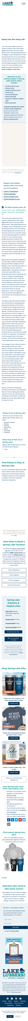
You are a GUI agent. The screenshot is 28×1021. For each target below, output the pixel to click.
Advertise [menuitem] (23, 1001)
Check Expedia (9, 194)
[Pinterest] (16, 999)
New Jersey (11, 212)
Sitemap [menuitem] (18, 1005)
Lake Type (9, 611)
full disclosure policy (16, 992)
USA (13, 210)
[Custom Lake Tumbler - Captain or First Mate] (14, 684)
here (15, 535)
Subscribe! (15, 927)
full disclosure (18, 172)
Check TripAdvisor (11, 191)
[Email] (20, 999)
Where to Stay (9, 88)
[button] (8, 819)
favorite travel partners (11, 119)
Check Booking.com (12, 199)
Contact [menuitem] (16, 1001)
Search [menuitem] (4, 1001)
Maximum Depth (11, 627)
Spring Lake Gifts (10, 103)
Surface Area (10, 619)
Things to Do (9, 92)
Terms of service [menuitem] (18, 1003)
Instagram (12, 812)
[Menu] (24, 4)
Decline (18, 1016)
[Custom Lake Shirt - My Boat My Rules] (14, 718)
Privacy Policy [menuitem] (8, 1003)
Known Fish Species (11, 94)
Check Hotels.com (11, 196)
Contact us (12, 901)
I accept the (12, 931)
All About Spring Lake (12, 86)
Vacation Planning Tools (12, 90)
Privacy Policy (15, 931)
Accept (10, 1016)
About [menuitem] (10, 1001)
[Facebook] (8, 999)
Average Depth (10, 623)
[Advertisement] (14, 22)
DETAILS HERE (11, 795)
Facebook (23, 810)
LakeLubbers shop (16, 837)
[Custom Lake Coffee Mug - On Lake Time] (14, 753)
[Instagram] (12, 999)
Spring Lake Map (10, 96)
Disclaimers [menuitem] (10, 1005)
